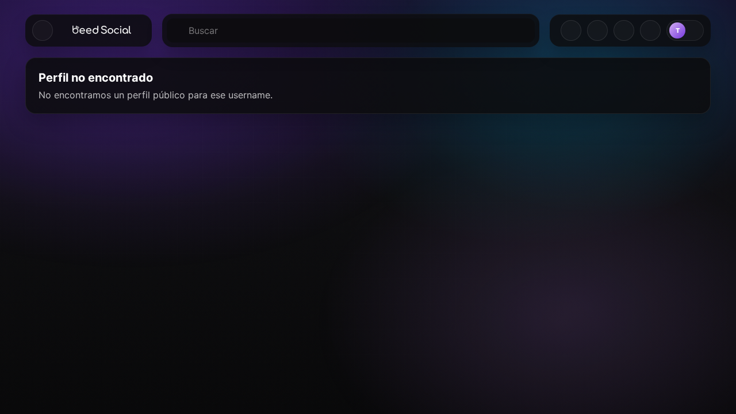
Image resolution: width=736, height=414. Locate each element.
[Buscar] (351, 30)
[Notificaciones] (650, 30)
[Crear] (571, 30)
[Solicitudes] (597, 30)
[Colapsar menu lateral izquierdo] (42, 30)
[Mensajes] (624, 30)
